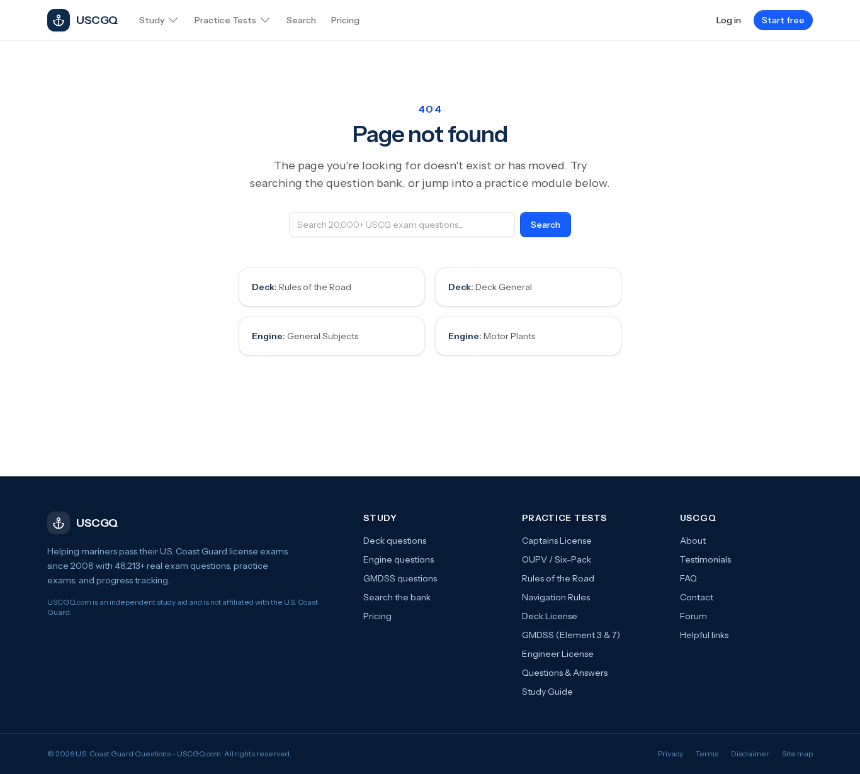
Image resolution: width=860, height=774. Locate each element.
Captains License (557, 540)
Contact (696, 597)
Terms (707, 753)
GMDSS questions (400, 578)
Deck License (549, 616)
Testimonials (705, 559)
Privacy (670, 753)
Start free (783, 20)
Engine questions (398, 559)
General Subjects (305, 336)
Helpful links (704, 635)
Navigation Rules (556, 597)
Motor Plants (491, 336)
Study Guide (547, 691)
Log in (728, 20)
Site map (797, 753)
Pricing (377, 616)
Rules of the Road (301, 287)
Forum (693, 616)
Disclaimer (750, 753)
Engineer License (558, 653)
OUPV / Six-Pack (556, 559)
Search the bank (397, 597)
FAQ (688, 578)
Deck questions (394, 540)
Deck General (490, 287)
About (693, 540)
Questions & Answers (565, 672)
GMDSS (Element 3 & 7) (571, 635)
